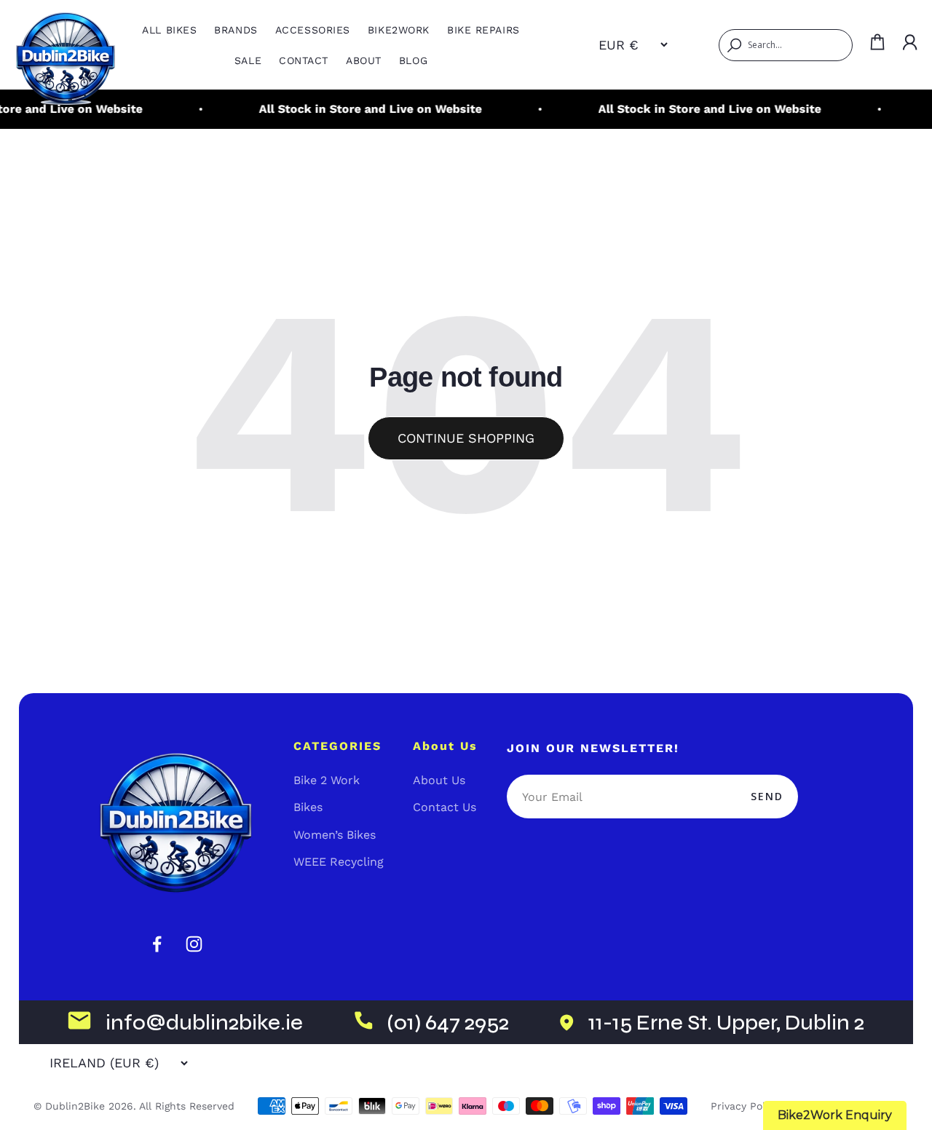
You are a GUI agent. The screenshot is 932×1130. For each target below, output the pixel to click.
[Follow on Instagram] (194, 944)
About (364, 60)
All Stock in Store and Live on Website (361, 109)
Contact (303, 60)
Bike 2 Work (326, 780)
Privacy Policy (745, 1106)
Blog (413, 60)
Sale (247, 60)
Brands (235, 30)
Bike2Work (399, 30)
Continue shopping (466, 438)
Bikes (308, 807)
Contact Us (444, 807)
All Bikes (169, 30)
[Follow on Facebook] (157, 944)
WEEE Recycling (338, 862)
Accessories (312, 30)
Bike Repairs (483, 30)
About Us (439, 780)
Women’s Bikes (334, 835)
